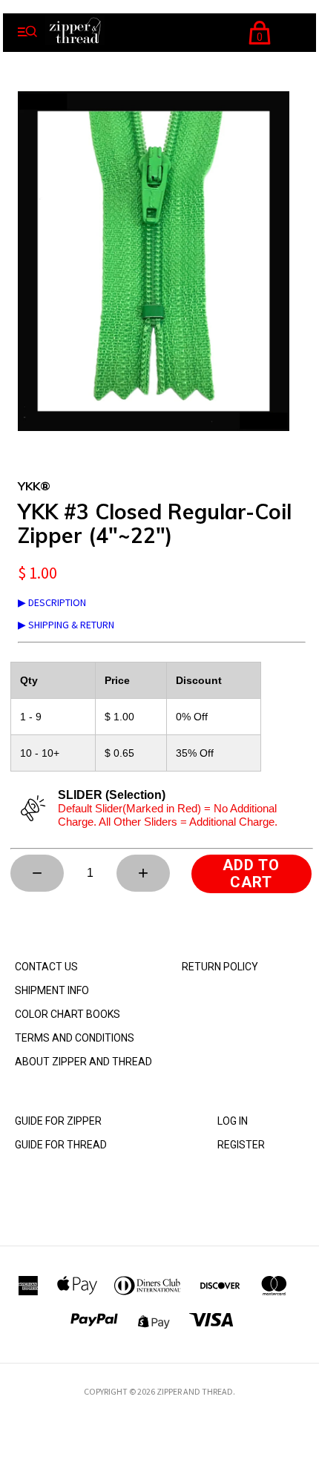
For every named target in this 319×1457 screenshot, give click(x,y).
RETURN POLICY (220, 967)
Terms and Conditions (74, 1038)
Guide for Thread (61, 1145)
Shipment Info (52, 990)
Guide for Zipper (58, 1121)
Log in (232, 1121)
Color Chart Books (67, 1014)
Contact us (46, 967)
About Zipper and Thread (83, 1062)
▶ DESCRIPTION (52, 602)
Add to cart (251, 873)
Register (241, 1145)
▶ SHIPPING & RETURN (66, 624)
